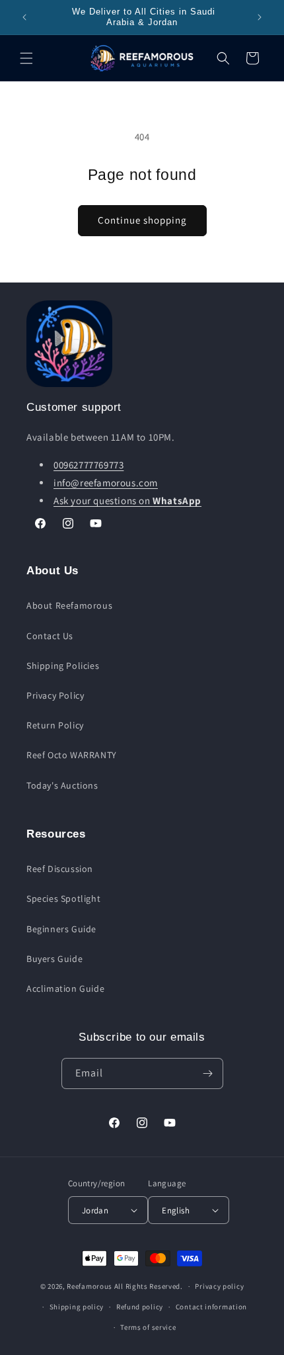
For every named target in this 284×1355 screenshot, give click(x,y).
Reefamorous (89, 1286)
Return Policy (55, 725)
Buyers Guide (54, 959)
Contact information (211, 1306)
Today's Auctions (62, 785)
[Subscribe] (208, 1073)
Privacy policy (219, 1286)
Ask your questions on (127, 500)
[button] (26, 58)
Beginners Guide (61, 929)
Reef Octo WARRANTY (71, 755)
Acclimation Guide (65, 988)
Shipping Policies (62, 666)
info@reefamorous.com (105, 482)
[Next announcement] (259, 17)
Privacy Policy (55, 695)
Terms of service (148, 1327)
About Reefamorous (69, 605)
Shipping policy (77, 1306)
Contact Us (49, 636)
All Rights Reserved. (148, 1286)
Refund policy (139, 1306)
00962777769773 (88, 465)
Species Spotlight (63, 898)
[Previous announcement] (24, 17)
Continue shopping (142, 220)
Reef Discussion (59, 869)
